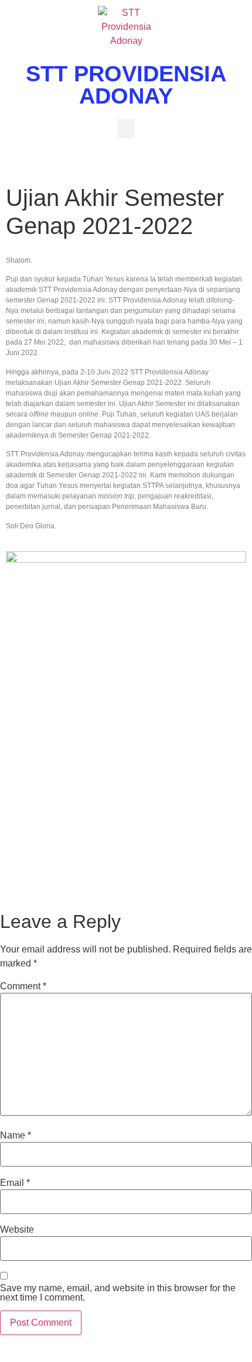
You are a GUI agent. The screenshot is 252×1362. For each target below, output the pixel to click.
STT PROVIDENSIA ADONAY (126, 84)
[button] (126, 128)
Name (15, 1135)
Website (17, 1229)
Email (15, 1183)
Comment (23, 986)
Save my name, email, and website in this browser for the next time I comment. (118, 1293)
